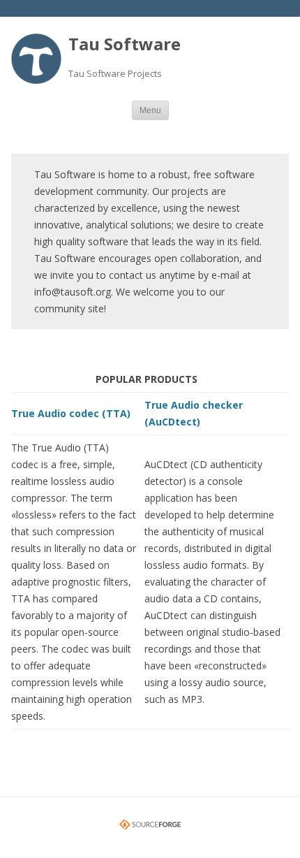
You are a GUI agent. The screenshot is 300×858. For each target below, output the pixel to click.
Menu (150, 110)
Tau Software (124, 43)
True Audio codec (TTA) (70, 413)
